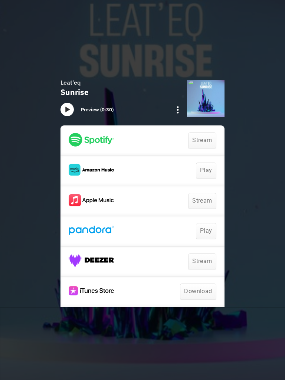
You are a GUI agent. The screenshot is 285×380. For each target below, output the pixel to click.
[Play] (67, 109)
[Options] (178, 110)
